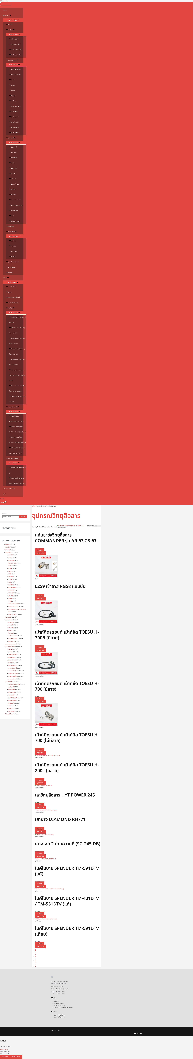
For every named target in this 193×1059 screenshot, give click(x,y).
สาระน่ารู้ (5, 278)
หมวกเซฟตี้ (13, 173)
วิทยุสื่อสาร (10, 30)
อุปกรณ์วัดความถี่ (15, 133)
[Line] (141, 1034)
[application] (10, 15)
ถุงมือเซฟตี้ (13, 179)
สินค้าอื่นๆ (10, 272)
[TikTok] (138, 1034)
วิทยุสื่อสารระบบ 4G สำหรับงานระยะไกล (63, 1007)
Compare (40, 550)
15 (35, 960)
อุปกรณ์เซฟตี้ (11, 138)
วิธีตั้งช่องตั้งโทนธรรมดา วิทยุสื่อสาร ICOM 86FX (17, 362)
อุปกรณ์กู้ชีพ (11, 226)
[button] (2, 499)
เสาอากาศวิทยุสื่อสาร (16, 106)
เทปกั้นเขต (13, 189)
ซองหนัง (13, 80)
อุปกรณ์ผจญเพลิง (15, 221)
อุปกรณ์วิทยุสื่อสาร (12, 60)
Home (5, 10)
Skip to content (4, 1)
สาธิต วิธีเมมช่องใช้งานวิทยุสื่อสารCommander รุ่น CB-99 (17, 480)
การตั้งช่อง (10, 308)
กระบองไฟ (13, 195)
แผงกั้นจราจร (14, 251)
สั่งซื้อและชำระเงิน (16, 1057)
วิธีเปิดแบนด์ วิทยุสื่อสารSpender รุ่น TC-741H (16, 418)
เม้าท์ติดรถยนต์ (14, 117)
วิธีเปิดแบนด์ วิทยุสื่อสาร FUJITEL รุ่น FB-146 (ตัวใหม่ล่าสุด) (17, 429)
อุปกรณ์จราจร (11, 232)
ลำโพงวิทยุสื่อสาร (15, 127)
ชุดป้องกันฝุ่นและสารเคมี (17, 205)
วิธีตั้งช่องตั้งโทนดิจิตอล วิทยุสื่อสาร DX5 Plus (17, 351)
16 (35, 962)
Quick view (40, 553)
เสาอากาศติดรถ (14, 112)
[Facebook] (135, 1034)
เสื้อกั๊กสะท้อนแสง (15, 184)
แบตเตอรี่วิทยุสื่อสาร (16, 75)
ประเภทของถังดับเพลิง (13, 303)
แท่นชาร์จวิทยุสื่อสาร (16, 69)
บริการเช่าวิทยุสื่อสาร (59, 1015)
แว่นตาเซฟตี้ (14, 152)
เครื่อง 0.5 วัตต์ (14, 39)
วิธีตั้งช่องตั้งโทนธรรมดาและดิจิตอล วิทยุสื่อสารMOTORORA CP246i (17, 375)
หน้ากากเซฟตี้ (14, 158)
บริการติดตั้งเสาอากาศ (59, 1017)
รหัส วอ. (10, 292)
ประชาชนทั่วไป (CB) (15, 44)
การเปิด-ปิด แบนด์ (12, 407)
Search (4, 514)
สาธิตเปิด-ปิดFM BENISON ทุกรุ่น (17, 470)
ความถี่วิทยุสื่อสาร (12, 287)
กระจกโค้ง (13, 246)
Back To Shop (4, 1049)
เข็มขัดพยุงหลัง (14, 210)
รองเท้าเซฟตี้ (14, 168)
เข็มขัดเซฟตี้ (14, 147)
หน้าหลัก (34, 506)
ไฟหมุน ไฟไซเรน (11, 267)
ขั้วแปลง (13, 90)
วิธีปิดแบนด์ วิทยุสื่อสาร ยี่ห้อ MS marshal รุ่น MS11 (17, 450)
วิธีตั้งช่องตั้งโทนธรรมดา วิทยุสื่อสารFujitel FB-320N (17, 388)
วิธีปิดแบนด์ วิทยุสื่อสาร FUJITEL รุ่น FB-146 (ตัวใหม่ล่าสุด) (17, 439)
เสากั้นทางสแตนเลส (15, 200)
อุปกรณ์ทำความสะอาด (13, 262)
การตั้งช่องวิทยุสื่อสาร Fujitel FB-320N (17, 319)
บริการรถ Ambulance (9, 489)
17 (35, 964)
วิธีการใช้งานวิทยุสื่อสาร (13, 458)
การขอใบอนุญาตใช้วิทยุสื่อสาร (15, 297)
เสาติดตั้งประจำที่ (15, 122)
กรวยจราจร (14, 257)
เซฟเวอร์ (13, 85)
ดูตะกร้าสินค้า (5, 1057)
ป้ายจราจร (13, 241)
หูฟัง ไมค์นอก (14, 101)
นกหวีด (12, 216)
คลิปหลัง (13, 96)
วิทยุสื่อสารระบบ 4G (16, 55)
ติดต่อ (4, 494)
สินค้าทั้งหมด (6, 15)
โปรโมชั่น (10, 25)
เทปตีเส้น (13, 163)
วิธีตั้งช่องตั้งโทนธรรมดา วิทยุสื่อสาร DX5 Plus (17, 341)
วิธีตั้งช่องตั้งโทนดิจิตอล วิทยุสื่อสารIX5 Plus (17, 330)
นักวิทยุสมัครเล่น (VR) (16, 50)
